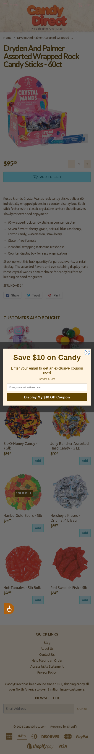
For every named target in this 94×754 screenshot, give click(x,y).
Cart (87, 5)
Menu (14, 5)
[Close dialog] (87, 352)
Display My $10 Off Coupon (47, 397)
